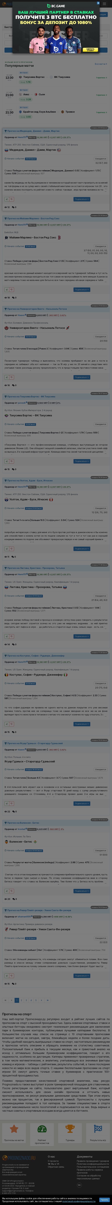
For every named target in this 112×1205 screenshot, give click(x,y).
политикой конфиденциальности (78, 1201)
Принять (104, 1200)
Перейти (56, 27)
